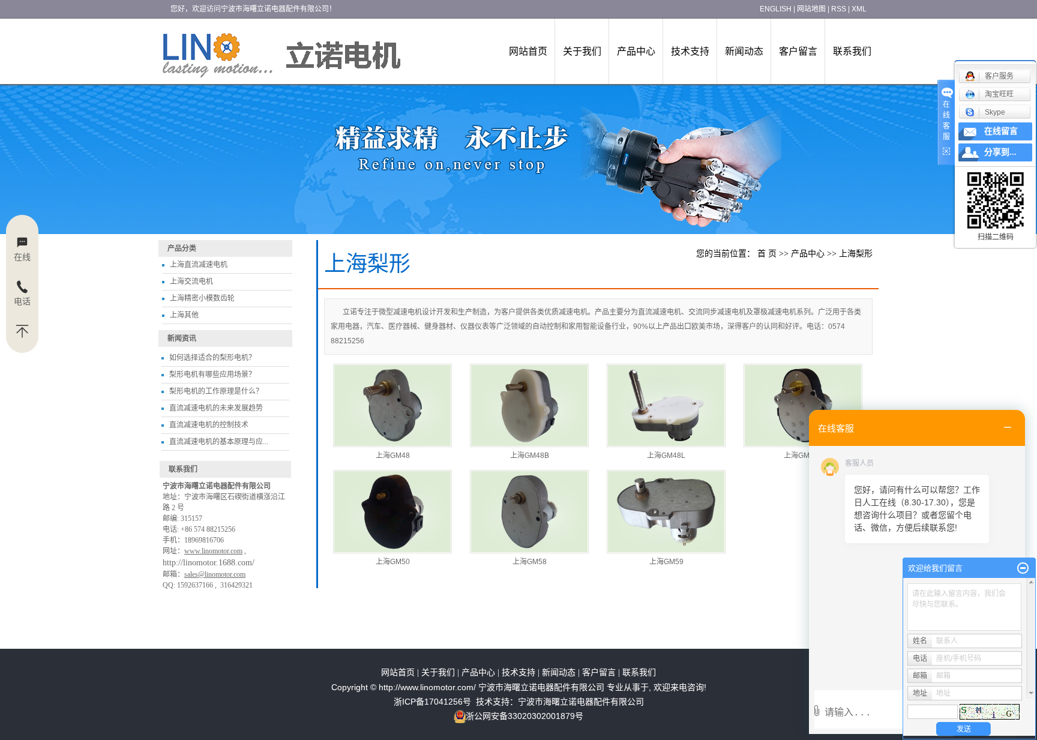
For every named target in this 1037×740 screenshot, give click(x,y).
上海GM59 (666, 562)
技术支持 (690, 51)
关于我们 (582, 51)
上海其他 (184, 315)
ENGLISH (776, 9)
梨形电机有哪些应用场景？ (212, 374)
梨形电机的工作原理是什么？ (216, 391)
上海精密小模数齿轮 (202, 298)
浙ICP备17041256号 (432, 701)
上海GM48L (666, 455)
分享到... (1000, 152)
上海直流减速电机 (198, 264)
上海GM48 (393, 455)
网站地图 (811, 9)
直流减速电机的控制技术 (208, 425)
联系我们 (852, 51)
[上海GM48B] (529, 405)
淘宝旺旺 (999, 94)
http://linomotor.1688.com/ (208, 562)
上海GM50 (393, 562)
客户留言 (798, 51)
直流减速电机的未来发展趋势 (216, 408)
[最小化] (1023, 568)
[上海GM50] (392, 511)
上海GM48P (803, 455)
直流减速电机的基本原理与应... (218, 442)
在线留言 (1001, 131)
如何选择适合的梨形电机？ (212, 357)
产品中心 (636, 51)
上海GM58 (529, 562)
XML (859, 9)
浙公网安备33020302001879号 (524, 716)
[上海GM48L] (666, 405)
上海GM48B (529, 455)
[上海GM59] (666, 511)
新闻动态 (744, 51)
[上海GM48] (392, 405)
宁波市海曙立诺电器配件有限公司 (581, 701)
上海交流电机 (191, 281)
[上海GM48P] (803, 405)
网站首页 (528, 51)
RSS (838, 9)
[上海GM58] (529, 511)
